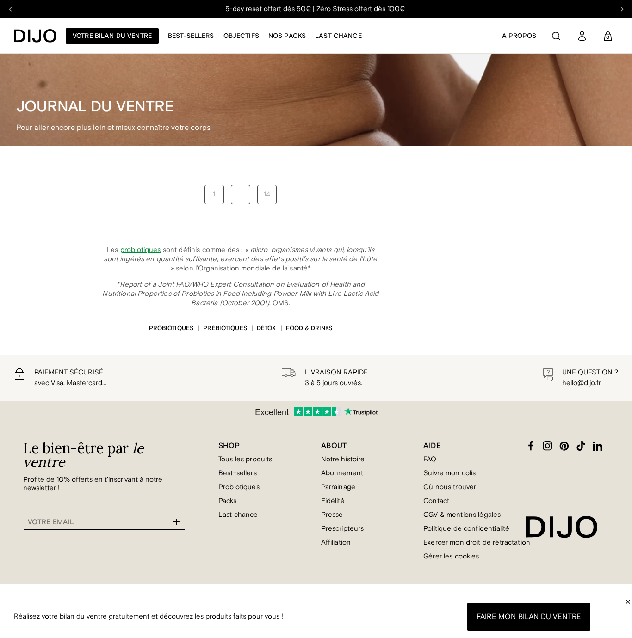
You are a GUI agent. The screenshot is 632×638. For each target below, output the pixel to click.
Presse (332, 514)
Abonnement (342, 473)
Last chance (338, 36)
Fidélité (333, 501)
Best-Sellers (191, 36)
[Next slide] (621, 9)
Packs (227, 501)
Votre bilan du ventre (112, 36)
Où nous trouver (449, 487)
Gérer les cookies (451, 556)
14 (267, 194)
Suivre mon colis (449, 473)
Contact (436, 501)
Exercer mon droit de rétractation (476, 542)
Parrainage (338, 487)
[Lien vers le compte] (582, 36)
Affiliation (336, 542)
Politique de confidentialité (466, 528)
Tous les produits (245, 459)
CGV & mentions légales (462, 514)
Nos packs (287, 36)
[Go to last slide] (10, 9)
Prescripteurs (342, 528)
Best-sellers (237, 473)
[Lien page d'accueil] (35, 36)
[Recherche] (556, 36)
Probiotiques (239, 487)
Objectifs (241, 36)
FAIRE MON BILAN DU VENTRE (529, 616)
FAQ (429, 459)
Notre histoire (343, 459)
